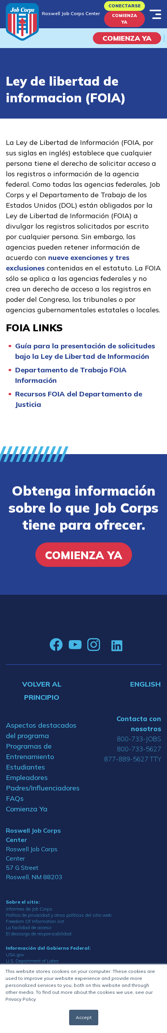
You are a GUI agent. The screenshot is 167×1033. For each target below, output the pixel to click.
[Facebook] (56, 645)
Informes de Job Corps (29, 909)
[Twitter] (106, 644)
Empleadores (27, 777)
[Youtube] (75, 645)
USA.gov (15, 954)
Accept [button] (84, 1017)
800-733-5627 (139, 749)
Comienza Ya (124, 19)
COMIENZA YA (127, 38)
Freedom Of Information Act (35, 921)
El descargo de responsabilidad (38, 934)
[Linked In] (116, 645)
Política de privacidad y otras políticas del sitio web (58, 915)
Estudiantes (25, 767)
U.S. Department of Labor (32, 961)
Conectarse (124, 6)
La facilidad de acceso (28, 927)
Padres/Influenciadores (42, 787)
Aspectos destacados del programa (41, 730)
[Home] (22, 22)
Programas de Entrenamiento (30, 751)
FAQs (15, 798)
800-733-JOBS (139, 739)
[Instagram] (93, 645)
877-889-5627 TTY (132, 759)
